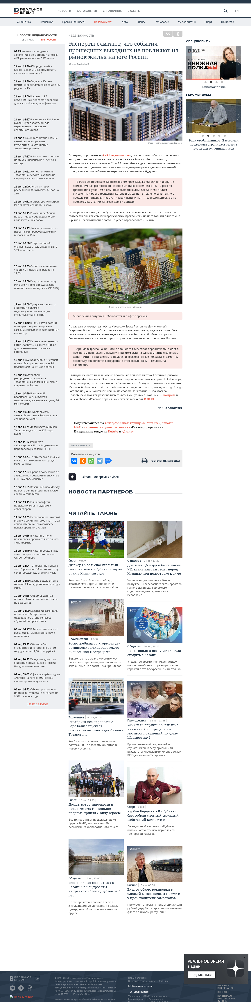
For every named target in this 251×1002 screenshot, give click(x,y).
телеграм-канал (117, 423)
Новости (64, 10)
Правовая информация (225, 986)
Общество (227, 22)
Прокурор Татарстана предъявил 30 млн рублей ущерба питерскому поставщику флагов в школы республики (154, 900)
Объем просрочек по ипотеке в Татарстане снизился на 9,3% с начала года (36, 693)
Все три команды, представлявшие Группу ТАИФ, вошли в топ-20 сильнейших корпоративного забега (95, 815)
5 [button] (225, 136)
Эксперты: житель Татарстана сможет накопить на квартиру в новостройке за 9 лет (35, 175)
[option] (213, 63)
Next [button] (238, 63)
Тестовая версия (138, 991)
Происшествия (79, 639)
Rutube (113, 431)
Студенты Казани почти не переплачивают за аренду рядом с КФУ (37, 85)
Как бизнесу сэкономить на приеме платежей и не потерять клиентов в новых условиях (96, 735)
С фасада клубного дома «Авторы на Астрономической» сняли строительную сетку (37, 678)
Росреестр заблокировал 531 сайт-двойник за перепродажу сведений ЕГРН (36, 445)
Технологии (161, 22)
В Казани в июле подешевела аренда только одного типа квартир (36, 539)
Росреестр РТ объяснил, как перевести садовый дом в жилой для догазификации (36, 100)
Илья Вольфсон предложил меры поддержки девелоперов (32, 505)
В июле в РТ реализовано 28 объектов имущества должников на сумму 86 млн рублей (36, 399)
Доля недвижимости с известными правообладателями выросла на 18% (36, 231)
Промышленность (73, 22)
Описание (223, 992)
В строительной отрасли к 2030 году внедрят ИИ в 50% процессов (35, 246)
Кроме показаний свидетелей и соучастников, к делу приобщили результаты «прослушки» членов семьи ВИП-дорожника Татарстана (154, 740)
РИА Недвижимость (116, 155)
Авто (125, 22)
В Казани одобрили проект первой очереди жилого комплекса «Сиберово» (34, 216)
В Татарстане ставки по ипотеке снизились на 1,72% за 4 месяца (37, 160)
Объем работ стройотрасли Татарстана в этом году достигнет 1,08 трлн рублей (35, 647)
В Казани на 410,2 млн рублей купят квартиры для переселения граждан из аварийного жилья (36, 125)
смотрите (169, 395)
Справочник (112, 10)
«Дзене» (128, 431)
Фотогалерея (87, 10)
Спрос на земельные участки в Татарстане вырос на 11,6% (35, 269)
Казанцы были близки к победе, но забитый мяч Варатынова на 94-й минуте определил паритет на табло (95, 576)
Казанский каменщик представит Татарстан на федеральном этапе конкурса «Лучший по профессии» (36, 616)
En (237, 11)
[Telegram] (100, 461)
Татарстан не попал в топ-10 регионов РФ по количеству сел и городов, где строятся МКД (36, 569)
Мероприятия (187, 22)
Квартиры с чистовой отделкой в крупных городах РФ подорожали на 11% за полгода (36, 363)
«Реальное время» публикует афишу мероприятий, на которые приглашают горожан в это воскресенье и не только (154, 660)
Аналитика (24, 22)
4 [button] (222, 82)
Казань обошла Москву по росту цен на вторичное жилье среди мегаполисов (37, 490)
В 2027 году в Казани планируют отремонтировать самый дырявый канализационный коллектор (36, 328)
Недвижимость (103, 22)
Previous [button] (189, 63)
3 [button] (216, 82)
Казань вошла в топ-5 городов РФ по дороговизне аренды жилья (37, 584)
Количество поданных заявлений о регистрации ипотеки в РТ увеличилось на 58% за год (36, 54)
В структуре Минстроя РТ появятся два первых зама (36, 203)
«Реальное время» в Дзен (100, 477)
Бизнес (141, 22)
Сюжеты (134, 10)
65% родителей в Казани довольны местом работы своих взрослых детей (35, 70)
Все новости (48, 39)
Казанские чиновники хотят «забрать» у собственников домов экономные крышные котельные (36, 346)
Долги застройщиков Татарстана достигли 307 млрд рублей (35, 430)
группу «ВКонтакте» (145, 423)
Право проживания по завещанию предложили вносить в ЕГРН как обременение (36, 475)
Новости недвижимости (37, 35)
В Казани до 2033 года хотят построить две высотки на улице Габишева (36, 554)
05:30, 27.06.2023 (79, 63)
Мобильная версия (140, 986)
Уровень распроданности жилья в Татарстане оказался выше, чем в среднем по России (35, 380)
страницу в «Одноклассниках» (107, 427)
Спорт (208, 22)
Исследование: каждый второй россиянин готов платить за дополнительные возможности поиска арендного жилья (37, 522)
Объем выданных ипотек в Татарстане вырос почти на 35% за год (36, 599)
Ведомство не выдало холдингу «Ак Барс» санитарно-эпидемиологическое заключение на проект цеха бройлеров (95, 654)
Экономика (46, 22)
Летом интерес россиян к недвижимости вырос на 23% (36, 190)
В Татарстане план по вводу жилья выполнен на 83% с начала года (36, 632)
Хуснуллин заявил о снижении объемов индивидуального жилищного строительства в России (34, 309)
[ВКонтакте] (168, 34)
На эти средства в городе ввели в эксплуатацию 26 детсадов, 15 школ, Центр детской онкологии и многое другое (94, 898)
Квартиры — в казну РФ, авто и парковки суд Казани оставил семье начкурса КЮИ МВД (36, 284)
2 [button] (211, 82)
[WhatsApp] (91, 461)
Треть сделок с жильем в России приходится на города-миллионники (37, 460)
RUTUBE (149, 399)
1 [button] (205, 82)
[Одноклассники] (177, 34)
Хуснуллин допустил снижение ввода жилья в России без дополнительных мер (35, 662)
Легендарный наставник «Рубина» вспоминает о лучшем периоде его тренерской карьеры (153, 822)
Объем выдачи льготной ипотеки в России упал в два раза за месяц (36, 415)
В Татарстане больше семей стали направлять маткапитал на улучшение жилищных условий (36, 143)
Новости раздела (37, 704)
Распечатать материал (165, 460)
